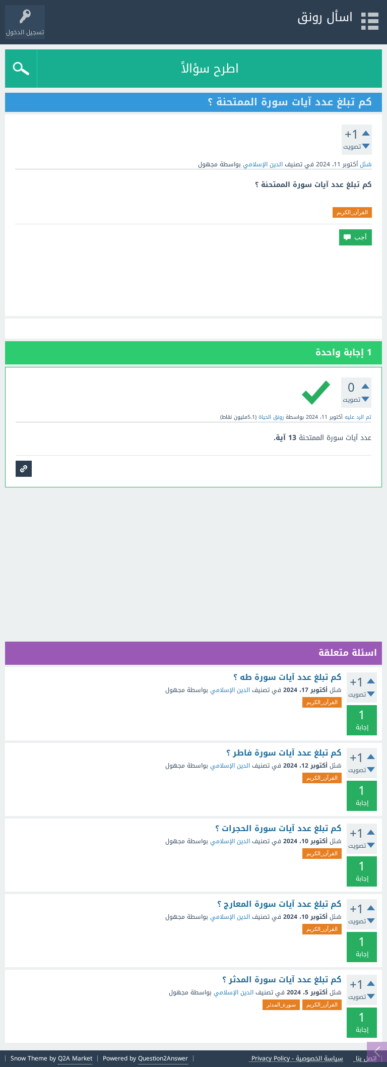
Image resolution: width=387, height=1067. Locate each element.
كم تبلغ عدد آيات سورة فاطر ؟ (284, 753)
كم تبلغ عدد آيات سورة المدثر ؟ (282, 979)
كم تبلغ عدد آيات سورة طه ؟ (287, 677)
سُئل (366, 164)
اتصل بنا (366, 1058)
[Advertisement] (193, 281)
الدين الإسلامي (263, 164)
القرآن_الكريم (352, 212)
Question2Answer (163, 1058)
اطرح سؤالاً (210, 68)
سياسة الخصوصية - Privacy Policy (297, 1058)
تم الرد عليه (358, 417)
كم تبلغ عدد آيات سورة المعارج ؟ (279, 904)
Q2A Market (75, 1058)
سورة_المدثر (281, 1004)
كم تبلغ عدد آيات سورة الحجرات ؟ (278, 828)
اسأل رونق (325, 17)
